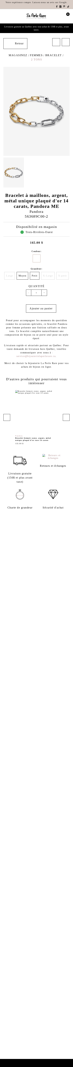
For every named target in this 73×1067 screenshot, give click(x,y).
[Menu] (5, 16)
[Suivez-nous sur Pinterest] (64, 6)
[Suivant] (66, 42)
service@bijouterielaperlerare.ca (36, 356)
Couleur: (36, 251)
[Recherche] (10, 16)
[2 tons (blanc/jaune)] (37, 258)
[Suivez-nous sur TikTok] (68, 6)
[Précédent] (56, 42)
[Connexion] (61, 16)
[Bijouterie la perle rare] (36, 16)
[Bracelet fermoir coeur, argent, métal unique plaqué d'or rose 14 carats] (36, 417)
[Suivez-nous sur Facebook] (57, 6)
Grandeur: (36, 269)
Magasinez (18, 55)
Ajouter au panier (41, 308)
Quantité (37, 286)
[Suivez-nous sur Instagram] (60, 6)
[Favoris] (20, 308)
